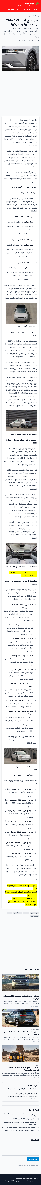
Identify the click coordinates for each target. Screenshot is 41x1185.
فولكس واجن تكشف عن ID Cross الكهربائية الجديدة (21, 997)
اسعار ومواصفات (12, 9)
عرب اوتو (37, 16)
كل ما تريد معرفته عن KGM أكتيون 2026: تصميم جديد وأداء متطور (20, 1123)
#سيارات (26, 913)
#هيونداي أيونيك (34, 916)
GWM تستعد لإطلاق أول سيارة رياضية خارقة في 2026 (21, 1096)
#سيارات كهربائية (34, 913)
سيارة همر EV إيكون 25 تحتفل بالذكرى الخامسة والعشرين (23, 1069)
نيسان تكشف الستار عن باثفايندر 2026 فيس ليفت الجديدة (21, 1033)
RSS (12, 1181)
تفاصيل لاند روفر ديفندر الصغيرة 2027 (26, 1093)
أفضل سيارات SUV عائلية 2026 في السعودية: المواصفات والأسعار (19, 1115)
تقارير (37, 993)
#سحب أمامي (17, 913)
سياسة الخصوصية (20, 1181)
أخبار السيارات (25, 9)
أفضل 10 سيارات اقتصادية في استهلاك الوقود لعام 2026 (19, 1127)
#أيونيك (10, 913)
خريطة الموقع (6, 1181)
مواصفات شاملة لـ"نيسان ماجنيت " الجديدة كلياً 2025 (20, 1130)
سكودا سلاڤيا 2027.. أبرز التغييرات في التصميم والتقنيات (21, 1089)
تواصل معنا (30, 1181)
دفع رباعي (36, 1065)
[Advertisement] (20, 93)
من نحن (37, 1181)
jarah (38, 41)
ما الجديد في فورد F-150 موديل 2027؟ (24, 1119)
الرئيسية (35, 9)
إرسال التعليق (33, 1159)
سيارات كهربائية (35, 1029)
